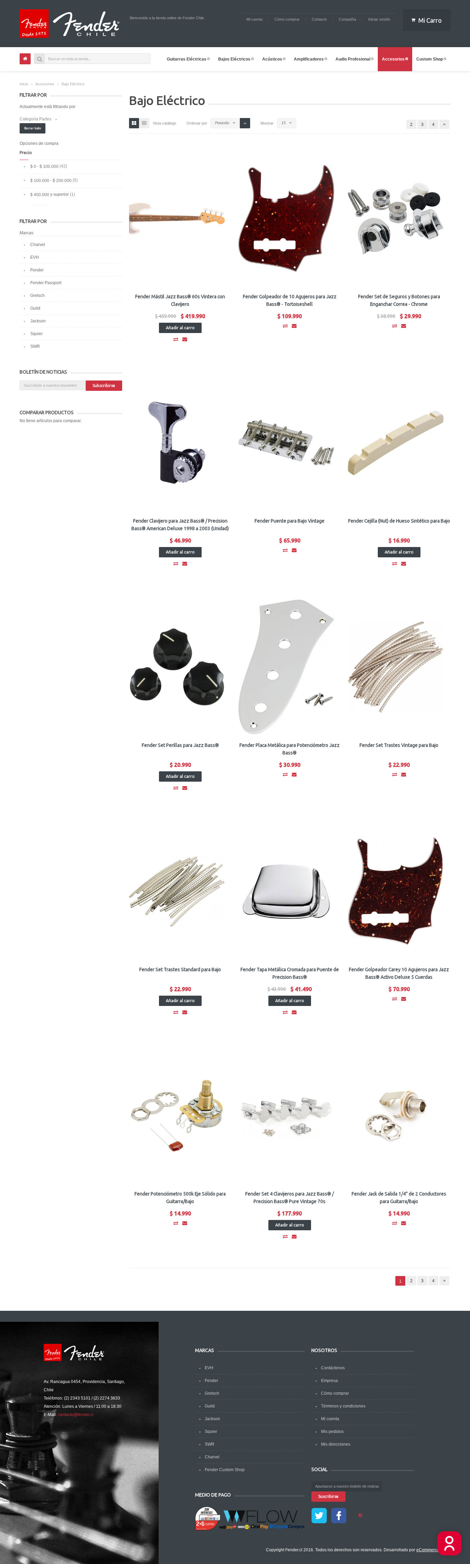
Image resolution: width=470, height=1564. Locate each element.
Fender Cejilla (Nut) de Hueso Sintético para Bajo (399, 521)
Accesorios (44, 84)
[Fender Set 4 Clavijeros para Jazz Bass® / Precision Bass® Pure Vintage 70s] (286, 1115)
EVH (34, 257)
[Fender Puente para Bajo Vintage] (286, 443)
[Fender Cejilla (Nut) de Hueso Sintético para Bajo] (396, 443)
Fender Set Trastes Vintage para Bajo (399, 745)
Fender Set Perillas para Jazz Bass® (180, 745)
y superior (49, 194)
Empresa (329, 1380)
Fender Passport (45, 282)
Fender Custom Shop (225, 1469)
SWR (35, 346)
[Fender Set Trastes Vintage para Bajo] (396, 667)
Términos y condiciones (343, 1406)
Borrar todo (32, 128)
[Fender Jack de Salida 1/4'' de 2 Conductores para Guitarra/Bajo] (396, 1115)
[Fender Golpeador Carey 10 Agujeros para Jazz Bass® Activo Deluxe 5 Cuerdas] (396, 891)
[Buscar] (39, 59)
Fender (37, 270)
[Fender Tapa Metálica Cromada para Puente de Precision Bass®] (286, 891)
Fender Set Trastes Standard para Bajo (180, 969)
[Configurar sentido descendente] (245, 123)
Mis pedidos (332, 1431)
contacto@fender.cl (76, 1414)
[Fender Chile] (71, 23)
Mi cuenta (330, 1418)
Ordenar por (196, 123)
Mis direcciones (335, 1444)
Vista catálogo (164, 123)
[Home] (25, 58)
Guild (35, 308)
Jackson (38, 321)
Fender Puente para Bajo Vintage (289, 521)
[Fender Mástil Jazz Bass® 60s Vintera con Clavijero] (177, 218)
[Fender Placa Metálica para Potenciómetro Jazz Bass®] (286, 667)
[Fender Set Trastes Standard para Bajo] (177, 891)
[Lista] (144, 123)
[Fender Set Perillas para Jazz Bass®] (177, 667)
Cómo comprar (335, 1393)
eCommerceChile (432, 1549)
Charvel (37, 244)
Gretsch (37, 295)
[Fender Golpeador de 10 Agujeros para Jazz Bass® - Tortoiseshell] (286, 218)
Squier (36, 333)
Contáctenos (333, 1367)
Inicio (24, 84)
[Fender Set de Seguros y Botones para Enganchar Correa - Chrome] (396, 218)
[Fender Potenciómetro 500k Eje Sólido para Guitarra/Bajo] (177, 1115)
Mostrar (267, 123)
